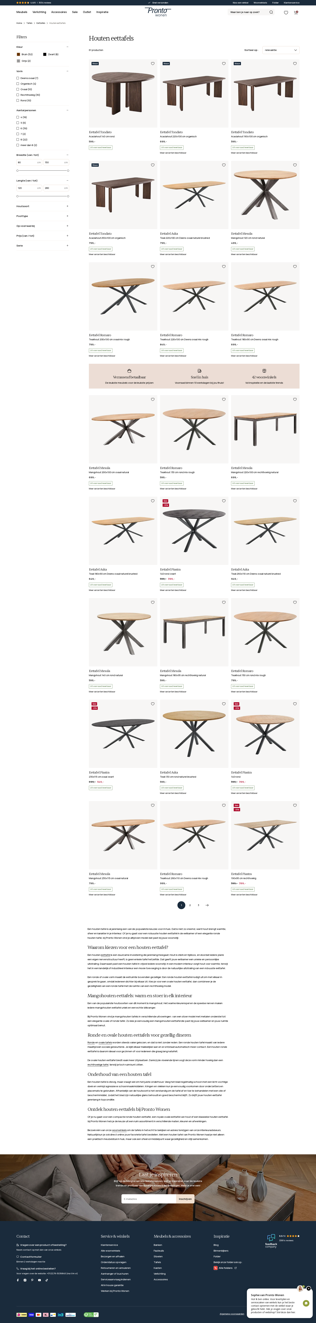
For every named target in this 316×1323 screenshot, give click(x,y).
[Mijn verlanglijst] (286, 12)
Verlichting (160, 1273)
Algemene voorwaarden (232, 1313)
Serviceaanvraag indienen (116, 1279)
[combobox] (251, 12)
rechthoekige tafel (98, 1064)
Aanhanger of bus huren (115, 1273)
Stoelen (158, 1256)
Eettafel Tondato (100, 132)
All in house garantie (112, 1285)
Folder (275, 2)
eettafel (105, 955)
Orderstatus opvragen (113, 1262)
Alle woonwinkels (110, 1250)
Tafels (157, 1262)
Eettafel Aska (169, 234)
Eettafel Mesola (241, 234)
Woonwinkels (260, 2)
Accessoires (161, 1279)
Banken (158, 1245)
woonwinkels (119, 1130)
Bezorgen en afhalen (112, 1256)
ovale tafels (105, 1042)
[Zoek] (271, 12)
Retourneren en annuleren (116, 1268)
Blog (216, 1245)
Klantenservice (292, 2)
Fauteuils (159, 1250)
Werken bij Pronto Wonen (115, 1291)
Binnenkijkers (221, 1250)
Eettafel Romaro (100, 335)
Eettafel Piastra (170, 570)
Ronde (91, 1042)
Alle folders (225, 1268)
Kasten (158, 1268)
